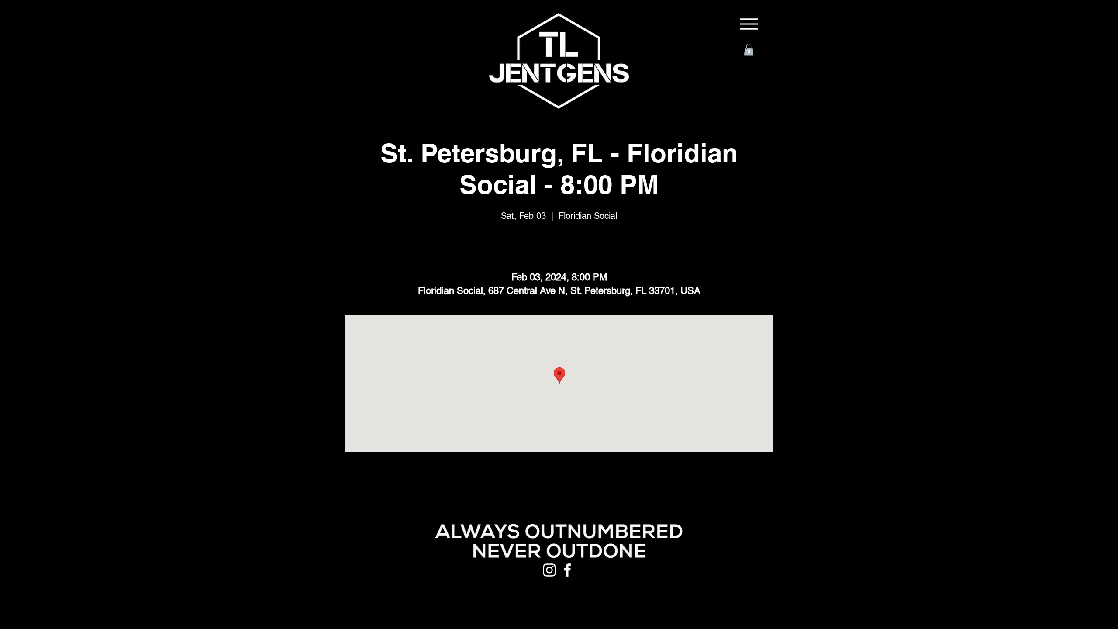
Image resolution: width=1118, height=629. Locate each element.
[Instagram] (549, 570)
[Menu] (749, 24)
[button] (749, 49)
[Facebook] (567, 570)
